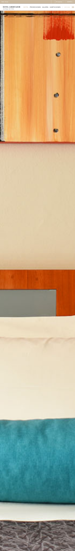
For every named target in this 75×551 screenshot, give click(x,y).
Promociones (35, 7)
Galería (45, 7)
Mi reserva (59, 2)
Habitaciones (55, 7)
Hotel (25, 7)
